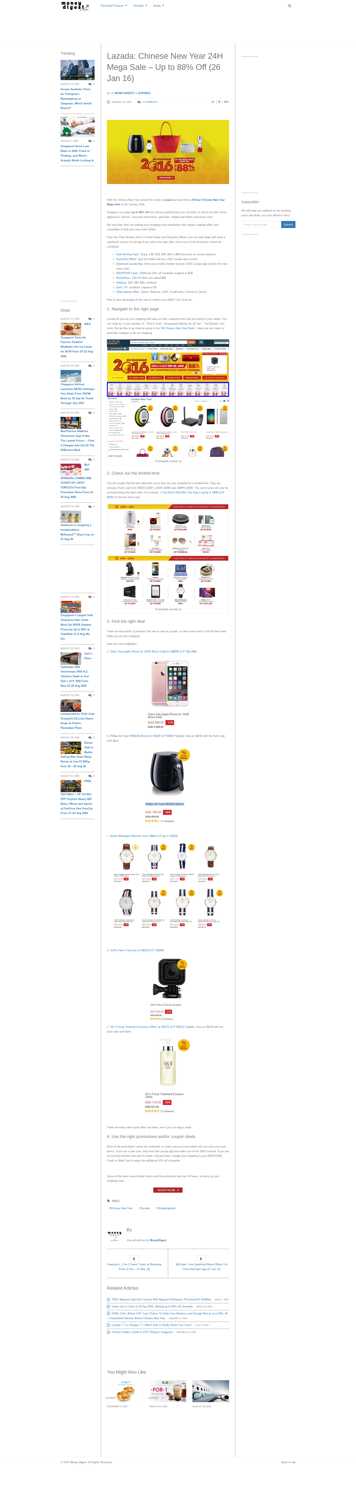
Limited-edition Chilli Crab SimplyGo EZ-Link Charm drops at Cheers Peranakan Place (77, 720)
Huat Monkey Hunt (127, 254)
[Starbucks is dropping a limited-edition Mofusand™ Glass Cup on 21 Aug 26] (71, 517)
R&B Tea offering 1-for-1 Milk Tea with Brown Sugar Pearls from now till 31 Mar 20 (168, 1418)
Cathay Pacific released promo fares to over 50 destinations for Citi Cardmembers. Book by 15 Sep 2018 (210, 1421)
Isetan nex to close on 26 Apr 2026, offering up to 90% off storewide (152, 1306)
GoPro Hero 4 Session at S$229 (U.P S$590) (137, 950)
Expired (144, 93)
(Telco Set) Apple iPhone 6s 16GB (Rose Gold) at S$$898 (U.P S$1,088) (153, 651)
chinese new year (122, 1208)
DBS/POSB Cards (127, 273)
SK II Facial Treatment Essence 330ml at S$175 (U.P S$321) (147, 1026)
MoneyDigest (124, 93)
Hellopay (121, 282)
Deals (157, 5)
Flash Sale (170, 473)
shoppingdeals (167, 1208)
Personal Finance (112, 5)
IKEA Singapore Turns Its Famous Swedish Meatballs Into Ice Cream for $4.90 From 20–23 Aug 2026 (77, 340)
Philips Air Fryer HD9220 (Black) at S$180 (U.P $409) (141, 735)
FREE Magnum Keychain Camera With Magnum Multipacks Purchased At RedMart (161, 1299)
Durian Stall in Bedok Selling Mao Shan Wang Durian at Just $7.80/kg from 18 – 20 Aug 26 (77, 754)
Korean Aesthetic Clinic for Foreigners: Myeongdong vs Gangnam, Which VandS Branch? (76, 99)
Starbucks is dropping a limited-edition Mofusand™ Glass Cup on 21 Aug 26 (77, 532)
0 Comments (149, 102)
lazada (145, 1208)
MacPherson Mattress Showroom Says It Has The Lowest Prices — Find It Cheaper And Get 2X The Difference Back (77, 440)
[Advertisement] (178, 27)
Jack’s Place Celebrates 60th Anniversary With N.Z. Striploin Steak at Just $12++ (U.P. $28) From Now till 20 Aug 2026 (76, 669)
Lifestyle (138, 5)
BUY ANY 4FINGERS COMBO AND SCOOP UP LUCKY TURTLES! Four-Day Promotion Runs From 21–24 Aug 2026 (77, 480)
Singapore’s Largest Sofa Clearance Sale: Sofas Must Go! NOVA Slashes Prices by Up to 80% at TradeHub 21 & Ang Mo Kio (77, 627)
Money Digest (78, 1462)
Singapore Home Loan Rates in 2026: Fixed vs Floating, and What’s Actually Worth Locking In (77, 153)
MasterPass (123, 277)
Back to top (288, 1462)
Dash (119, 287)
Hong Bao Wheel (126, 259)
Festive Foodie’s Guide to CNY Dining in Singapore (142, 1332)
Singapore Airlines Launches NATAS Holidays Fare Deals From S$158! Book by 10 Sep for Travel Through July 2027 (77, 394)
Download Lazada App (129, 263)
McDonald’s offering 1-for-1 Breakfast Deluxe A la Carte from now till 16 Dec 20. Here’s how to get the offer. (124, 1421)
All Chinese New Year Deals (178, 328)
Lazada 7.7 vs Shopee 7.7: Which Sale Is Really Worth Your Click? (151, 1325)
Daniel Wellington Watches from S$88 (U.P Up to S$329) (144, 836)
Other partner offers (127, 291)
